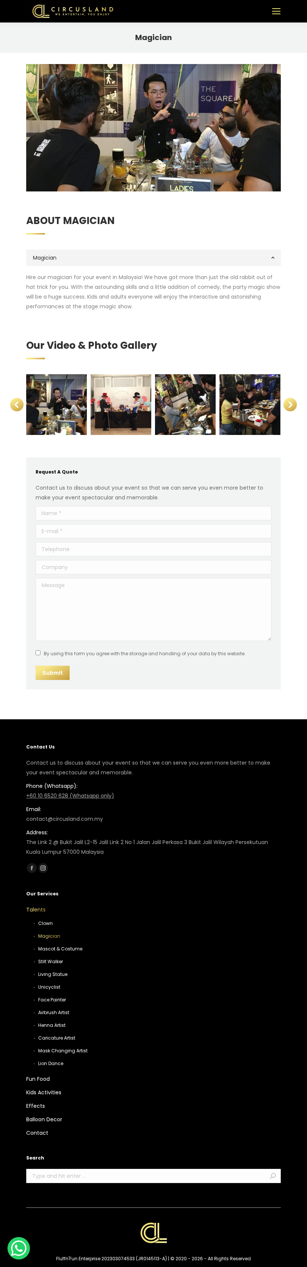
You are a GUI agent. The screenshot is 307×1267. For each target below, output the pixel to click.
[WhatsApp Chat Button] (18, 1248)
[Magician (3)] (121, 404)
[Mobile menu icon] (276, 11)
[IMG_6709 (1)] (56, 404)
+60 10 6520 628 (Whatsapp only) (70, 795)
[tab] (153, 258)
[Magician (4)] (249, 404)
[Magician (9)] (185, 404)
